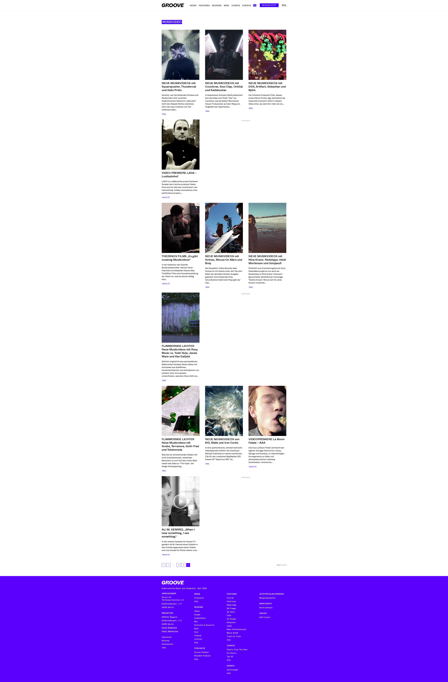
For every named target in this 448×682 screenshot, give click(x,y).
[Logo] (173, 5)
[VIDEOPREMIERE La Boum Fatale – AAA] (267, 411)
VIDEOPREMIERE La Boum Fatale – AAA (266, 441)
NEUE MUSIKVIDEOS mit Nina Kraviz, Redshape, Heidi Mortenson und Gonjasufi (267, 259)
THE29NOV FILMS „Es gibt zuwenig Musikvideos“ (180, 258)
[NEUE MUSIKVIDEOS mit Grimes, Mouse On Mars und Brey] (224, 228)
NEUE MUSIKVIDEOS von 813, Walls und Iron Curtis (222, 441)
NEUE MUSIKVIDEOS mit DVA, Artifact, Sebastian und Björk (267, 86)
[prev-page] (164, 565)
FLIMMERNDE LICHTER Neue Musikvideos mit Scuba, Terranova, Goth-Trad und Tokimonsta (180, 444)
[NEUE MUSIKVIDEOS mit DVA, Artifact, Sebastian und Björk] (267, 55)
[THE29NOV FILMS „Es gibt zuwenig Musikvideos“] (181, 228)
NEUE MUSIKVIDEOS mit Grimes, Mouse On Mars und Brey (223, 259)
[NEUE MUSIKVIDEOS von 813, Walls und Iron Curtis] (224, 411)
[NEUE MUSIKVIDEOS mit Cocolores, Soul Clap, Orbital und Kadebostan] (224, 55)
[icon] (284, 5)
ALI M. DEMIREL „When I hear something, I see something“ (178, 533)
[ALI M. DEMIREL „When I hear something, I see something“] (181, 501)
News (164, 114)
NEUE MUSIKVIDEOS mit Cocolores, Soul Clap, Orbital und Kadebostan (224, 86)
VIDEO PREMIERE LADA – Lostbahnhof (179, 174)
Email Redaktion (169, 628)
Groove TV (165, 197)
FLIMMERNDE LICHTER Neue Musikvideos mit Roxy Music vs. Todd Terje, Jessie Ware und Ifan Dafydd (180, 351)
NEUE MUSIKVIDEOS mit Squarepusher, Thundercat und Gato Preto (179, 86)
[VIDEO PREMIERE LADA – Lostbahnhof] (181, 144)
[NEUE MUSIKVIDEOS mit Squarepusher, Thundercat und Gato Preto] (181, 55)
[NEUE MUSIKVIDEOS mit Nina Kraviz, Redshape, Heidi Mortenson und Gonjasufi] (267, 228)
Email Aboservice (170, 631)
